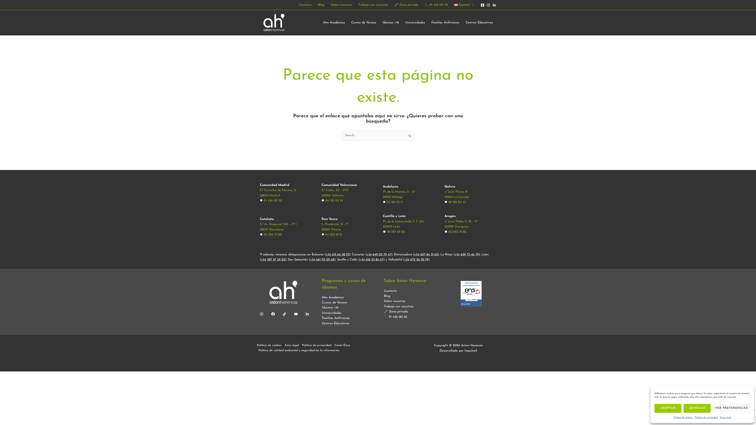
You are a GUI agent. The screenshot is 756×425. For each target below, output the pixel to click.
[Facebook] (482, 5)
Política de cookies (683, 417)
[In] (494, 5)
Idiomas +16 (391, 22)
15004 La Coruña (457, 197)
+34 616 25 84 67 (371, 259)
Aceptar (668, 408)
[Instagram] (488, 5)
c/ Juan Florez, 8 (456, 191)
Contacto (305, 4)
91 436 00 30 (273, 200)
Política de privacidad (706, 417)
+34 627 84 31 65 (426, 254)
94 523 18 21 (333, 234)
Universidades (415, 22)
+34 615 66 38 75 (337, 254)
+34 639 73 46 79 (467, 254)
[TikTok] (284, 314)
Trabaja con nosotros (373, 4)
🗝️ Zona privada (406, 4)
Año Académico (334, 22)
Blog (321, 4)
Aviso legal (725, 417)
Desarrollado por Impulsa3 (458, 350)
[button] (472, 5)
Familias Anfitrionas (445, 22)
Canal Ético (342, 345)
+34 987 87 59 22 (273, 259)
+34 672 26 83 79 (416, 259)
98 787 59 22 (396, 232)
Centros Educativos (479, 22)
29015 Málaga (393, 197)
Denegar (697, 408)
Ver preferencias (731, 408)
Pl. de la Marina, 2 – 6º (399, 191)
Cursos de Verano (363, 22)
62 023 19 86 (457, 232)
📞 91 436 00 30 (436, 4)
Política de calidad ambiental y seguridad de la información (298, 350)
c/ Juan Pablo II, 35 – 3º (461, 221)
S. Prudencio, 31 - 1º (334, 224)
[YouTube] (296, 314)
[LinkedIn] (307, 314)
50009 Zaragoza (457, 226)
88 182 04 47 (457, 202)
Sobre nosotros (341, 4)
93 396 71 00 (273, 234)
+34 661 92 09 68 (322, 259)
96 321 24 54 (334, 200)
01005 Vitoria (331, 229)
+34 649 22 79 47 (379, 254)
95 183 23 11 (395, 202)
